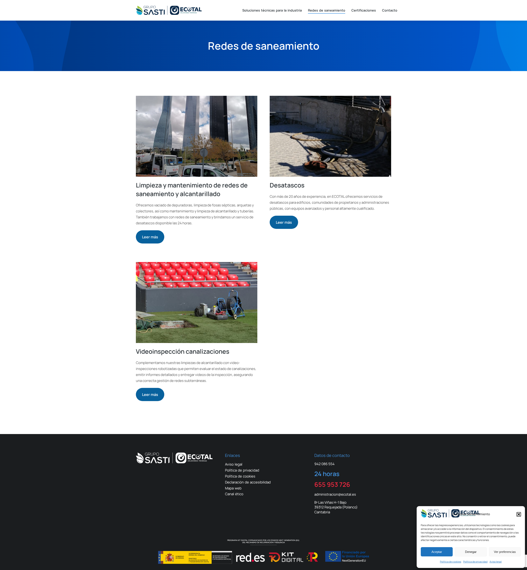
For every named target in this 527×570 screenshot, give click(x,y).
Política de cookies (450, 561)
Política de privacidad (475, 561)
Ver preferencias (505, 552)
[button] (519, 514)
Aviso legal (496, 561)
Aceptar (436, 552)
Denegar (471, 552)
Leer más (150, 236)
